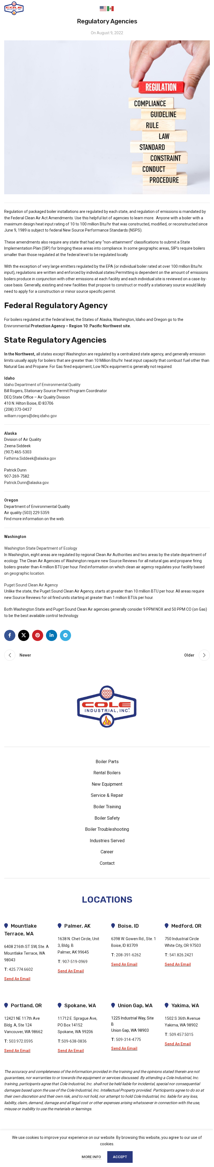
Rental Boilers (107, 772)
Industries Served (107, 840)
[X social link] (23, 635)
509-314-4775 (128, 1039)
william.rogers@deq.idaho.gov (30, 416)
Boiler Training (107, 806)
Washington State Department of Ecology (40, 548)
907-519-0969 (74, 961)
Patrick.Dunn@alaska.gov (26, 482)
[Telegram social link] (65, 635)
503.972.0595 (21, 1041)
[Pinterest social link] (37, 635)
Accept (120, 1157)
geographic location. (27, 573)
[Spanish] (110, 8)
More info (92, 1157)
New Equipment (107, 784)
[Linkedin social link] (51, 635)
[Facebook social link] (9, 635)
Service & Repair (107, 795)
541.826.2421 (181, 955)
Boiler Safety (107, 818)
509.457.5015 (181, 1034)
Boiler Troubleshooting (107, 829)
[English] (103, 8)
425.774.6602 (21, 969)
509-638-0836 (74, 1041)
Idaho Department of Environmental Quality (42, 384)
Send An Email (17, 979)
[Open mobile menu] (205, 8)
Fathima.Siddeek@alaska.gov (30, 458)
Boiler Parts (107, 761)
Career (107, 851)
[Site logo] (14, 8)
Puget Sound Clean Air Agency (31, 585)
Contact (180, 8)
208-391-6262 (129, 955)
